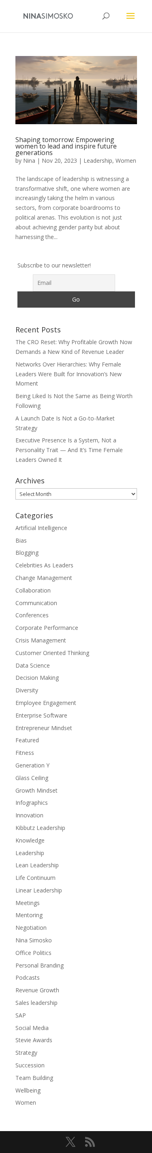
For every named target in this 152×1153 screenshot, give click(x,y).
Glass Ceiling (31, 778)
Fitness (24, 752)
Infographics (31, 802)
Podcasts (27, 977)
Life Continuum (35, 877)
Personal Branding (39, 965)
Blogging (27, 552)
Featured (27, 740)
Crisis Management (40, 640)
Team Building (34, 1078)
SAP (20, 1015)
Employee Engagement (45, 703)
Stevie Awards (33, 1040)
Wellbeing (28, 1090)
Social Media (32, 1028)
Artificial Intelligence (41, 528)
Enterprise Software (41, 715)
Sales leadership (36, 1002)
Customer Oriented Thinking (52, 653)
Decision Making (37, 677)
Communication (36, 603)
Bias (21, 540)
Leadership (97, 160)
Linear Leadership (38, 890)
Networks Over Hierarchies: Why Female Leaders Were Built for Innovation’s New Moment (68, 374)
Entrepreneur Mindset (43, 728)
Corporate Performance (46, 627)
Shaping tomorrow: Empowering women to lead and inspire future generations (66, 146)
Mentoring (29, 915)
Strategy (26, 1052)
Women (126, 160)
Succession (30, 1065)
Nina (29, 160)
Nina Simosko (33, 940)
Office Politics (33, 953)
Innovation (29, 815)
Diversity (26, 690)
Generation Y (32, 765)
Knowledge (30, 840)
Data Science (32, 665)
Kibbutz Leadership (40, 828)
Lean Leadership (37, 865)
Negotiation (31, 927)
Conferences (32, 615)
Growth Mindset (36, 790)
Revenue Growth (37, 990)
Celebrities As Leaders (44, 565)
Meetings (27, 903)
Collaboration (33, 590)
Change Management (43, 578)
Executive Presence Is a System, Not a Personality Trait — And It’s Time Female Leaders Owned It (69, 449)
